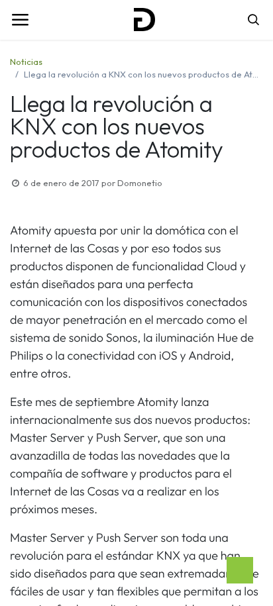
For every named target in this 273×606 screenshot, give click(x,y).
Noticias (26, 61)
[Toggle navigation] (20, 20)
